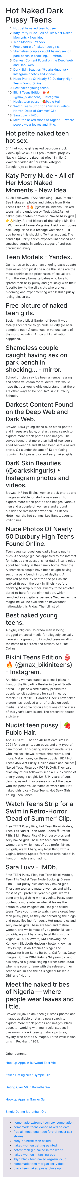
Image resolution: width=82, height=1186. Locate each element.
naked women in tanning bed (34, 1154)
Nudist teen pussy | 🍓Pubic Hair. (37, 101)
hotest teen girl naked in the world (38, 1150)
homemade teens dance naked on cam (41, 1127)
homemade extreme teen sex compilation (43, 1122)
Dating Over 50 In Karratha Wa (28, 1087)
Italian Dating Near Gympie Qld (28, 1075)
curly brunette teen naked (32, 1141)
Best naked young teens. (31, 88)
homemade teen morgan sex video (39, 1164)
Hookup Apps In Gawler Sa (25, 1099)
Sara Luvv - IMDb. (26, 115)
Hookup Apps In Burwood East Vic (31, 1063)
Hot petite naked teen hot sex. (35, 28)
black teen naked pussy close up (37, 1168)
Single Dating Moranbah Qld (26, 1111)
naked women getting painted (35, 1145)
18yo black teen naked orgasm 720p (40, 1159)
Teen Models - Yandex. (29, 42)
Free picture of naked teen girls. (36, 46)
